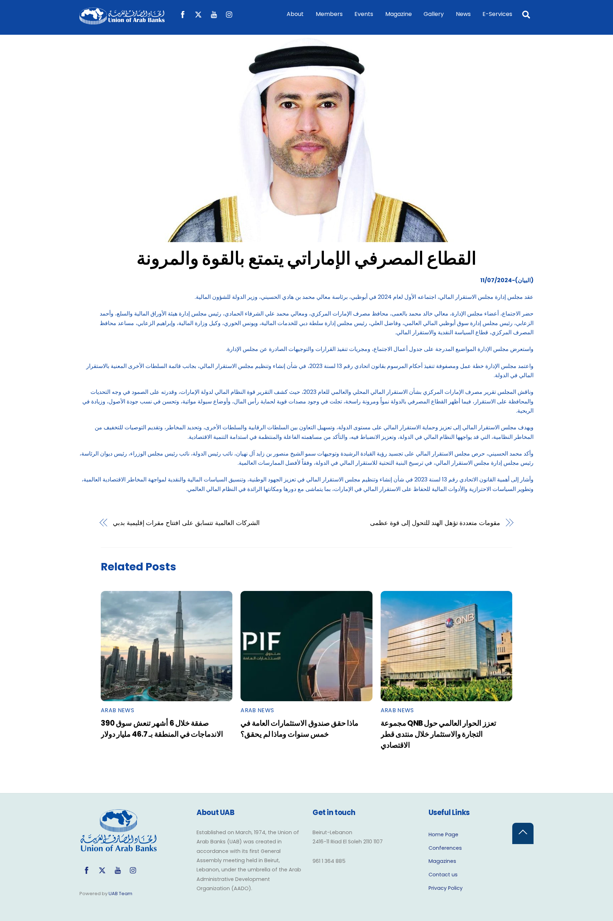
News (463, 14)
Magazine (398, 14)
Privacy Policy (446, 888)
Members (329, 14)
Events (363, 14)
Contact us (443, 874)
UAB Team (120, 893)
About (295, 14)
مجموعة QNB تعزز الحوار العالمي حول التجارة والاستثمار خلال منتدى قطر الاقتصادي (438, 734)
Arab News (117, 710)
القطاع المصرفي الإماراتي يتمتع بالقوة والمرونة (307, 258)
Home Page (443, 834)
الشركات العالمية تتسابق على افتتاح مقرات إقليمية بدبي (186, 522)
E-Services (497, 14)
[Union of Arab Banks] (122, 21)
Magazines (442, 861)
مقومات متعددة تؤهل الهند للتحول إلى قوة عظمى (435, 522)
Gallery (434, 14)
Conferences (445, 848)
